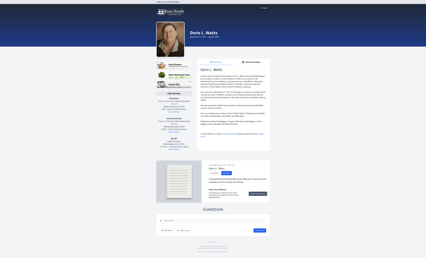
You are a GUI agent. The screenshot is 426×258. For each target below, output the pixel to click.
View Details (174, 112)
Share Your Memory (258, 194)
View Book (214, 173)
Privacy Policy (207, 248)
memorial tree (229, 134)
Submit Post (259, 230)
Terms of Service (219, 248)
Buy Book (226, 173)
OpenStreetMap (215, 252)
